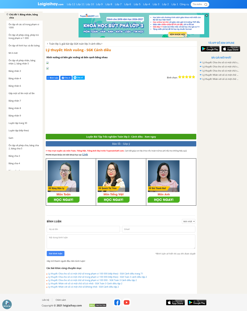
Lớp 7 (118, 4)
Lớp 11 (80, 4)
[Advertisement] (87, 108)
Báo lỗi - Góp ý (121, 143)
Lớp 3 (156, 4)
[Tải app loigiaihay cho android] (210, 49)
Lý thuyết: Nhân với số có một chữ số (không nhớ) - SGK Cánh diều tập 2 (83, 286)
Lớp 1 (175, 4)
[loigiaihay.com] (50, 5)
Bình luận (54, 78)
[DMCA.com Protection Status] (97, 306)
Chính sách (61, 300)
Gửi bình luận (55, 253)
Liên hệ (45, 300)
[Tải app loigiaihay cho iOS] (230, 49)
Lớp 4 (146, 4)
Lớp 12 (71, 4)
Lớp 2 (165, 4)
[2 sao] (183, 77)
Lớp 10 (90, 4)
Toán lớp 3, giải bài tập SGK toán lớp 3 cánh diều (75, 43)
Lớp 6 (127, 4)
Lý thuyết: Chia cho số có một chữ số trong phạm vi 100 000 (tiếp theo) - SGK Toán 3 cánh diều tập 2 (97, 276)
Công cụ (184, 4)
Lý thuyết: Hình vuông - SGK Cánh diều (78, 49)
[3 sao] (186, 77)
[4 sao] (190, 77)
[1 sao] (180, 77)
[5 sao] (193, 77)
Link (85, 154)
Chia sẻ (67, 77)
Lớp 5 (137, 4)
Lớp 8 (108, 4)
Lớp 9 (99, 4)
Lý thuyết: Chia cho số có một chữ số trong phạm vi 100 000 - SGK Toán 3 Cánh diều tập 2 (92, 280)
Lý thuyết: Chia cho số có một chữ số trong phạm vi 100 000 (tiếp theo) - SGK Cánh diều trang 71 (95, 273)
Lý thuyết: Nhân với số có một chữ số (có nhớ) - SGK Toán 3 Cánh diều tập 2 (85, 283)
